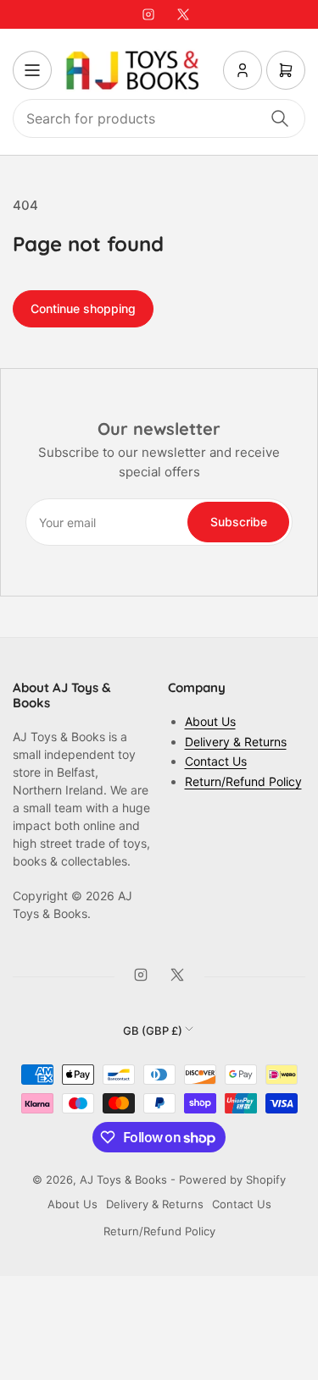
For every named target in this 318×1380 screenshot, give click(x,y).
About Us (210, 721)
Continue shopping (83, 308)
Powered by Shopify (232, 1179)
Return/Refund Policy (243, 781)
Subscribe (238, 521)
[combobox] (159, 118)
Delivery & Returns (236, 741)
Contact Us (216, 761)
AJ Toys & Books (123, 1179)
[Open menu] (32, 70)
